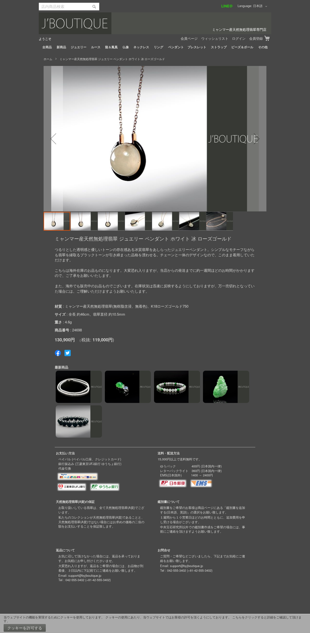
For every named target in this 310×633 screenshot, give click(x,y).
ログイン (239, 38)
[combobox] (69, 6)
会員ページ (189, 38)
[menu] (155, 47)
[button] (261, 6)
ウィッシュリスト (214, 38)
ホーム (48, 59)
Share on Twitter (67, 353)
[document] (155, 623)
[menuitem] (47, 47)
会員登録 (256, 38)
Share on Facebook (58, 353)
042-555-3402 (74, 579)
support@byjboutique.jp (84, 575)
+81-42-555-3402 (98, 579)
